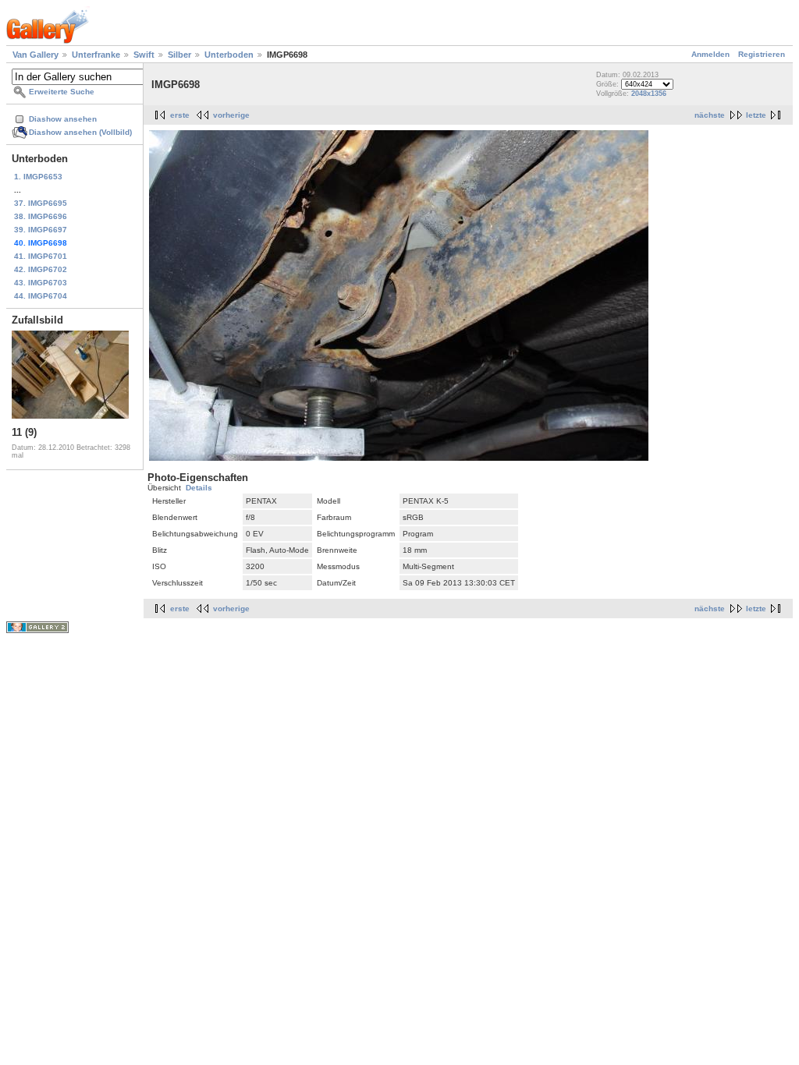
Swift (143, 54)
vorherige (231, 115)
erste (180, 115)
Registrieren (761, 54)
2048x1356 (648, 93)
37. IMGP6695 (40, 203)
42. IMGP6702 (40, 269)
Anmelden (710, 54)
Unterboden (229, 54)
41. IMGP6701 (40, 256)
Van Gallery (35, 54)
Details (199, 487)
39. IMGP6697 (40, 229)
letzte (756, 115)
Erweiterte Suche (61, 91)
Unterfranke (96, 54)
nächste (709, 115)
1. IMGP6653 (38, 176)
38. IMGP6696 (40, 216)
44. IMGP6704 (40, 296)
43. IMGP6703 (40, 282)
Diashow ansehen (63, 119)
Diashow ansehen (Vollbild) (80, 132)
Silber (179, 54)
